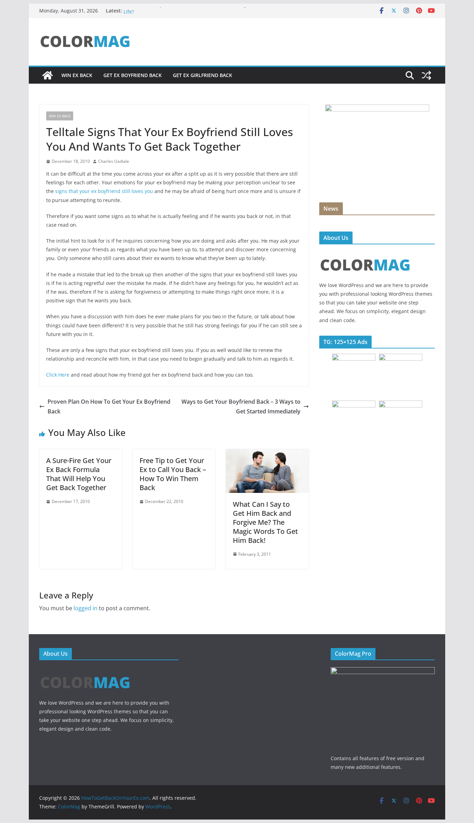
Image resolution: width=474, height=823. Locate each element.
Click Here (58, 374)
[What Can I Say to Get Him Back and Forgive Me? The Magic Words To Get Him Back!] (267, 454)
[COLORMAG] (365, 254)
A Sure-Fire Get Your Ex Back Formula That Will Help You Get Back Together (78, 474)
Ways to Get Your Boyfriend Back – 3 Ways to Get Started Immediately (241, 406)
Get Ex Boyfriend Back (132, 75)
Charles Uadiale (113, 161)
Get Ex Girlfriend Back (202, 75)
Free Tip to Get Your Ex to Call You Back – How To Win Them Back (172, 474)
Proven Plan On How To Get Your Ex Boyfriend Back (109, 406)
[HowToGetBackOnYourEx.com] (47, 75)
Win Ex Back (76, 75)
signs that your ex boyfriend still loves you (104, 191)
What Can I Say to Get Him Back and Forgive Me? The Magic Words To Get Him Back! (265, 522)
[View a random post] (426, 75)
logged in (86, 608)
